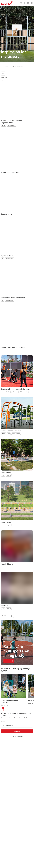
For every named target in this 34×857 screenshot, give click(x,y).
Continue (17, 731)
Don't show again (17, 736)
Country (3, 721)
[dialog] (17, 428)
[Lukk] (31, 708)
